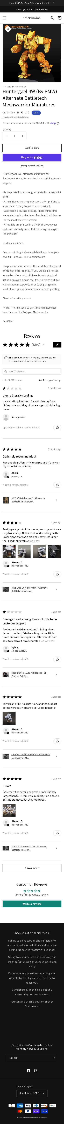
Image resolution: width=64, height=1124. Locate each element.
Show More (34, 541)
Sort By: (42, 380)
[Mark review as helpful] (57, 427)
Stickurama (27, 1117)
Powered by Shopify (39, 1117)
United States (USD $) (29, 1093)
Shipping (6, 117)
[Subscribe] (53, 1058)
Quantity (7, 129)
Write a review (32, 904)
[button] (4, 18)
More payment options (32, 165)
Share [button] (9, 320)
